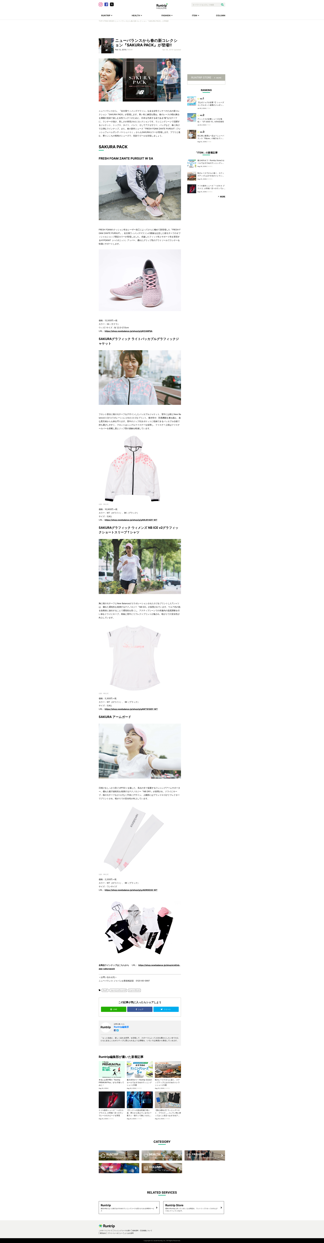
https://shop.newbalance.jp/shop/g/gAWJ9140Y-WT (131, 520)
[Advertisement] (162, 30)
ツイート (167, 1009)
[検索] (222, 4)
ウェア (105, 990)
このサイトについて (105, 1230)
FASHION (165, 15)
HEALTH (136, 15)
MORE (218, 78)
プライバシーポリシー (115, 1233)
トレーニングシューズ (118, 990)
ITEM (194, 15)
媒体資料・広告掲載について (142, 1230)
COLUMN (220, 15)
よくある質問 (129, 1233)
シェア (141, 1009)
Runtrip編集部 (121, 1027)
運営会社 (103, 1233)
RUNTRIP (105, 15)
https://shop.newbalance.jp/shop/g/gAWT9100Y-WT (131, 709)
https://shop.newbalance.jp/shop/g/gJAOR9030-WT (131, 890)
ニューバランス (134, 990)
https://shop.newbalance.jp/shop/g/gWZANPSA (128, 331)
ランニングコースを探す (122, 1230)
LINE (115, 1009)
